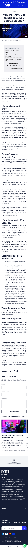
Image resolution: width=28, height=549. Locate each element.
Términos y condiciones (6, 541)
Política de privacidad (13, 540)
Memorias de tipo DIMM (13, 65)
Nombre (3, 384)
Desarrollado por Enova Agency (17, 537)
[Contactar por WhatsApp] (25, 546)
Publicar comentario (14, 411)
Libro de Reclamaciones (16, 541)
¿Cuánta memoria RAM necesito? (11, 55)
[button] (25, 5)
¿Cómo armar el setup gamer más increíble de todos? (12, 436)
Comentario (4, 398)
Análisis (14, 11)
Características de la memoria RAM (13, 60)
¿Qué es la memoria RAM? (12, 48)
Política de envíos (5, 540)
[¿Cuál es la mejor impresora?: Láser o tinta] (2, 547)
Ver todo (24, 416)
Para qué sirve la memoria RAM (12, 51)
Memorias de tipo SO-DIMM (14, 68)
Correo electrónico (6, 391)
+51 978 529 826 (21, 2)
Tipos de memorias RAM (11, 63)
